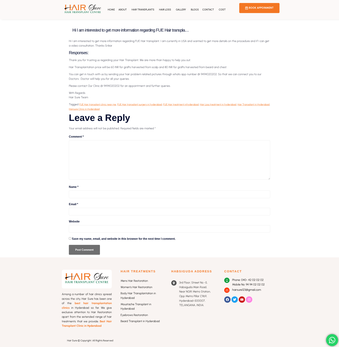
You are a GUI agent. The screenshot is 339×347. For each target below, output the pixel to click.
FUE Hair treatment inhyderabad (181, 104)
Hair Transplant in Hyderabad (253, 104)
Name (73, 186)
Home (111, 9)
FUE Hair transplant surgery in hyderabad (139, 104)
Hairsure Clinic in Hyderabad (84, 109)
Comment (76, 136)
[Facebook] (227, 299)
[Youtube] (242, 299)
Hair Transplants (143, 9)
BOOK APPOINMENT (261, 7)
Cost (222, 9)
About (122, 9)
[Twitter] (234, 299)
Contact (208, 9)
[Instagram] (249, 299)
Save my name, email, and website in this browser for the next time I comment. (124, 238)
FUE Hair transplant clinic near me (97, 104)
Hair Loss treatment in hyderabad (218, 104)
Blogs (195, 9)
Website (74, 221)
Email (73, 204)
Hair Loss (165, 9)
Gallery (181, 9)
